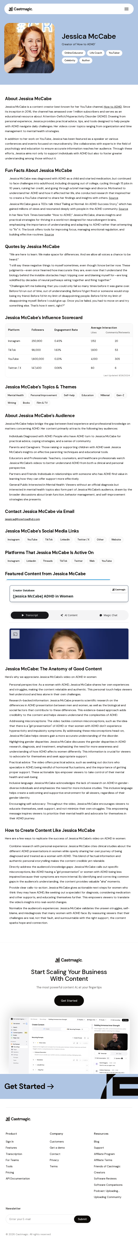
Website (116, 539)
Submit (82, 1219)
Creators (99, 1172)
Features (11, 1148)
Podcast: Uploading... (107, 1191)
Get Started (69, 1001)
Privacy (54, 1160)
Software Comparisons (108, 1185)
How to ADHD (113, 107)
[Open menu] (126, 9)
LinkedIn (65, 539)
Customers (57, 1141)
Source (113, 198)
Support (99, 1148)
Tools (9, 1166)
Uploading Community (107, 1197)
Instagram (14, 539)
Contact (55, 1154)
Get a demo (57, 1148)
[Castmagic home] (21, 8)
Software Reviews (105, 1178)
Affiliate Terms (103, 1160)
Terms (54, 1166)
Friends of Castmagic (107, 1166)
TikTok (49, 539)
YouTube (32, 539)
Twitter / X (83, 539)
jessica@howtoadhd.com (22, 519)
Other (100, 539)
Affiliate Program (104, 1154)
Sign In (10, 1141)
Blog (96, 1141)
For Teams (12, 1160)
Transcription (14, 1154)
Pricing (10, 1172)
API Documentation (18, 1178)
